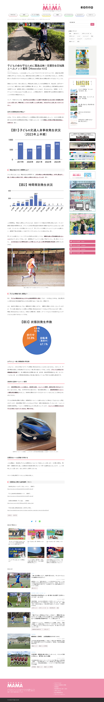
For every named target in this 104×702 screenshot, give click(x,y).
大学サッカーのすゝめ (40, 593)
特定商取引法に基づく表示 (60, 688)
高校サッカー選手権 (43, 646)
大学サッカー (34, 607)
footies (33, 593)
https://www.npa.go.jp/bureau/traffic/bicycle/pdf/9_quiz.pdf (20, 496)
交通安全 (10, 515)
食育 (24, 14)
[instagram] (87, 8)
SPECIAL (13, 14)
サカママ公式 (78, 241)
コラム (32, 573)
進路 (57, 14)
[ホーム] (52, 4)
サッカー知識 (35, 14)
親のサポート (34, 588)
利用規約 (56, 686)
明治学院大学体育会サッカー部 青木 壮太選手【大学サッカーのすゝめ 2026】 (48, 596)
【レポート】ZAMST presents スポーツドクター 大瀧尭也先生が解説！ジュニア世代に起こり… (17, 543)
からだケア (80, 14)
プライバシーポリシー (59, 694)
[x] (84, 8)
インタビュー (72, 38)
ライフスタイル (69, 14)
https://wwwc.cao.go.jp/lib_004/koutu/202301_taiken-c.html (20, 503)
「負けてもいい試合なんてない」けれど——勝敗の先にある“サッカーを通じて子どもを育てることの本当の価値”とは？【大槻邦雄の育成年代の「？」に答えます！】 (48, 616)
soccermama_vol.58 (82, 69)
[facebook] (82, 8)
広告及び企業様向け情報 (60, 685)
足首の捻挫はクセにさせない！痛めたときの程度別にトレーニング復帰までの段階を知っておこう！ (55, 561)
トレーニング (46, 14)
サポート (91, 14)
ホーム (8, 19)
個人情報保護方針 (58, 692)
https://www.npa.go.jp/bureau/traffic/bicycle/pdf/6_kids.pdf (20, 489)
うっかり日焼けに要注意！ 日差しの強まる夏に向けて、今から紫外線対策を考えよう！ (36, 561)
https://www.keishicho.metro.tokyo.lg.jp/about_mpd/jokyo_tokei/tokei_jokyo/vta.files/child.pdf (28, 510)
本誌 (92, 36)
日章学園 (34, 666)
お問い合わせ (57, 690)
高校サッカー (34, 646)
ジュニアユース (88, 38)
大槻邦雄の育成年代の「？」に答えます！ (40, 629)
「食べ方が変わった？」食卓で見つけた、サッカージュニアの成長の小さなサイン (48, 576)
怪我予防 (15, 515)
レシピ (78, 36)
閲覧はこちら (82, 70)
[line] (92, 8)
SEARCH (72, 22)
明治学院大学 (52, 607)
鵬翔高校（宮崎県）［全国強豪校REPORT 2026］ (45, 636)
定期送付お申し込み (82, 73)
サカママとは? (57, 683)
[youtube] (89, 8)
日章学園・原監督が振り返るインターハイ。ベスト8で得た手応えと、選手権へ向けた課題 (48, 655)
